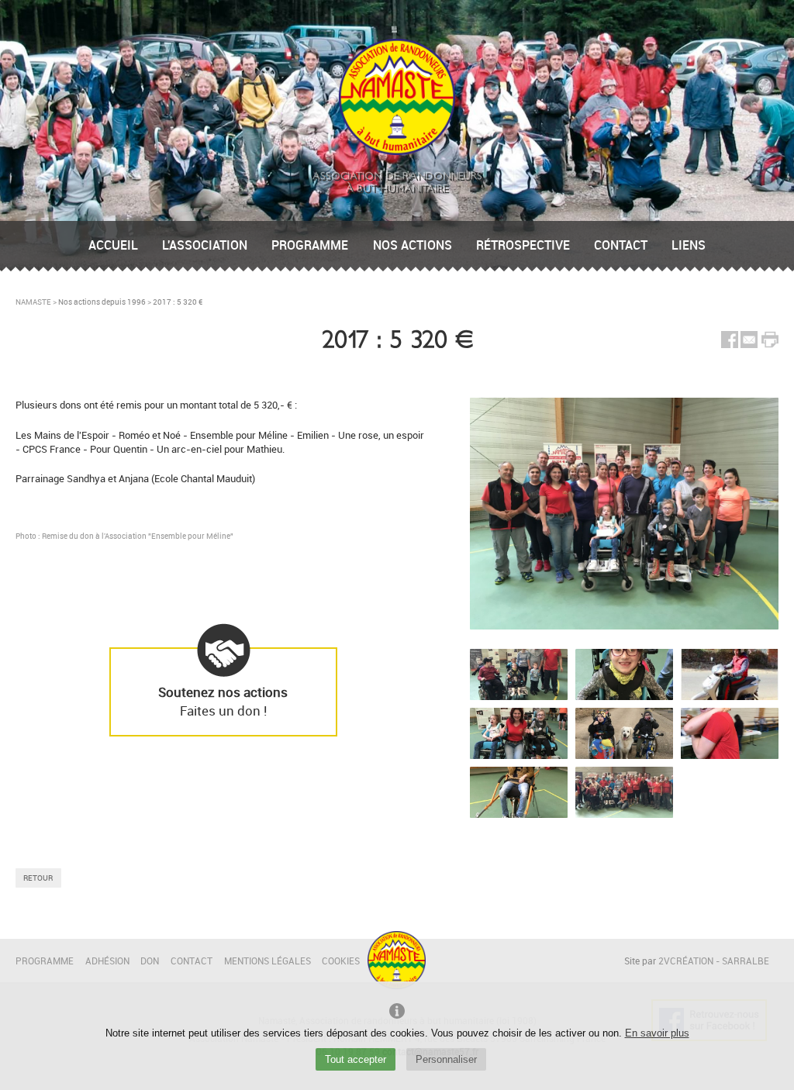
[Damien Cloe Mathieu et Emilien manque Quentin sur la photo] (518, 674)
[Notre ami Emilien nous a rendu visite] (729, 733)
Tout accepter (355, 1059)
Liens (688, 245)
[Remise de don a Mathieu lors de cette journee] (624, 792)
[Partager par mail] (749, 344)
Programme (309, 245)
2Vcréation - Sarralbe (713, 961)
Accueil (113, 245)
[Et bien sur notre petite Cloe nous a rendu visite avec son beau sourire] (624, 674)
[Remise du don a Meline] (624, 514)
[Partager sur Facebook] (729, 344)
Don (149, 961)
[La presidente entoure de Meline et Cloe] (518, 733)
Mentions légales (267, 961)
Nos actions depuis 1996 (102, 301)
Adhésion (107, 961)
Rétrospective (523, 245)
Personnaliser (446, 1059)
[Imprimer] (769, 341)
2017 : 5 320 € (177, 301)
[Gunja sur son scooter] (729, 674)
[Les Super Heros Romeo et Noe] (624, 733)
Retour (38, 877)
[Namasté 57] (397, 151)
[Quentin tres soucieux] (518, 792)
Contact (620, 245)
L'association (204, 245)
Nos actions (412, 245)
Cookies (341, 961)
